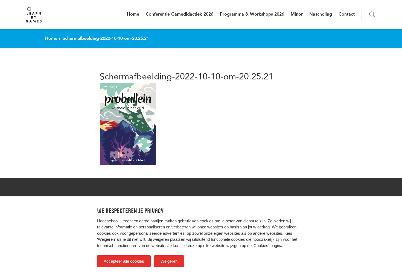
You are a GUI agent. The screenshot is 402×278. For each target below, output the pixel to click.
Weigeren (169, 261)
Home (133, 14)
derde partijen (151, 221)
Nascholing (320, 14)
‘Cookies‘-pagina (267, 245)
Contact (347, 14)
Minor (297, 14)
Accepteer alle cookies (124, 261)
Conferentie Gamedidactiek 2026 (179, 14)
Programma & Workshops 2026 (252, 14)
